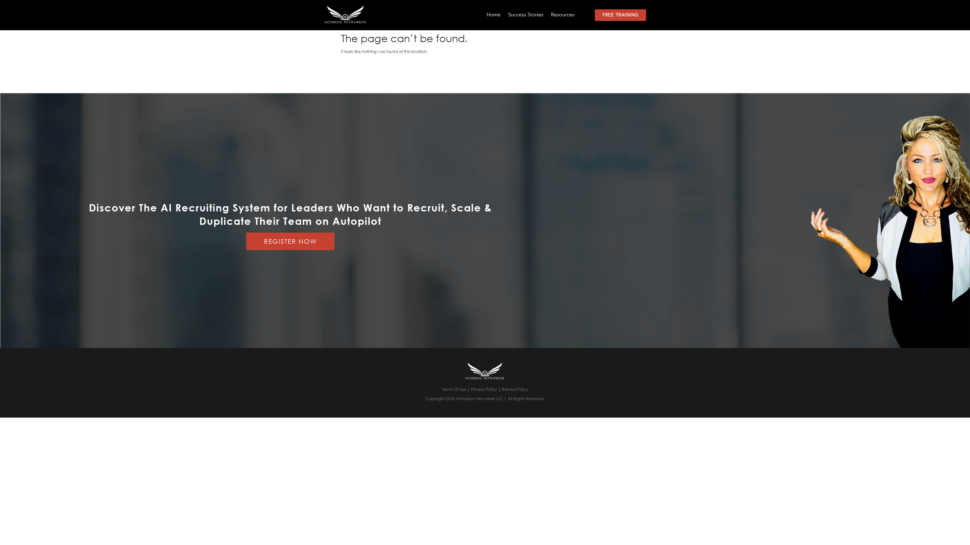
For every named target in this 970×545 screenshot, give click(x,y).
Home (493, 15)
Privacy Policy (484, 389)
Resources (562, 15)
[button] (565, 15)
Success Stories (525, 15)
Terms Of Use (454, 389)
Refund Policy (515, 389)
